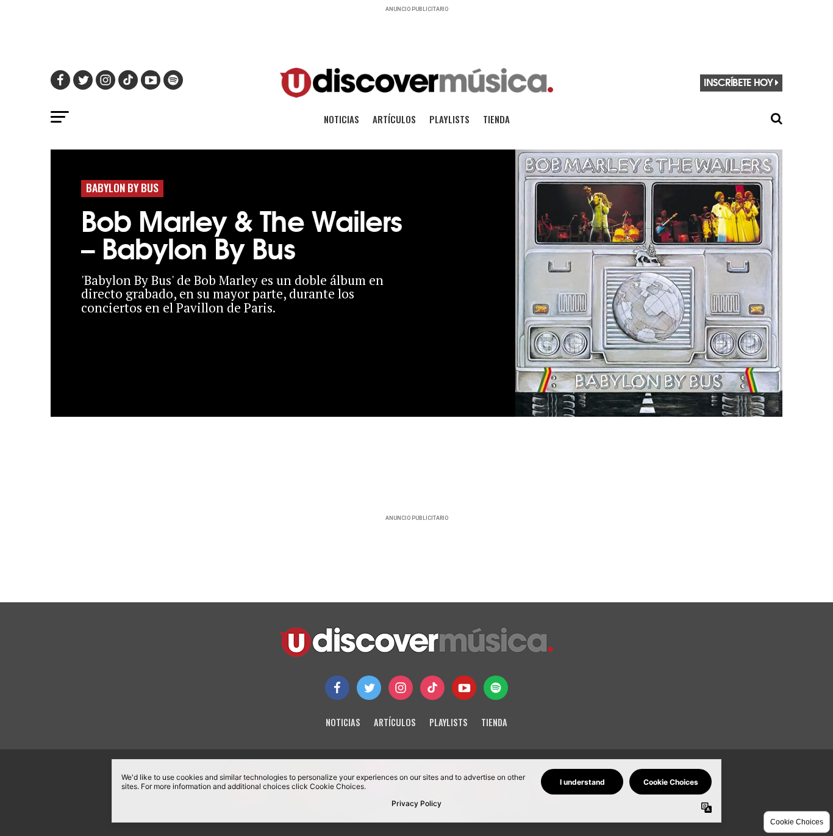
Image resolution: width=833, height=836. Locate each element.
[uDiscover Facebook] (337, 688)
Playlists (449, 119)
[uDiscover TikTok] (432, 688)
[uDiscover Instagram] (400, 688)
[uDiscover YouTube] (464, 688)
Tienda (496, 119)
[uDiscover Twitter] (369, 688)
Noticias (341, 119)
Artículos (394, 119)
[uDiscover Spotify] (496, 688)
